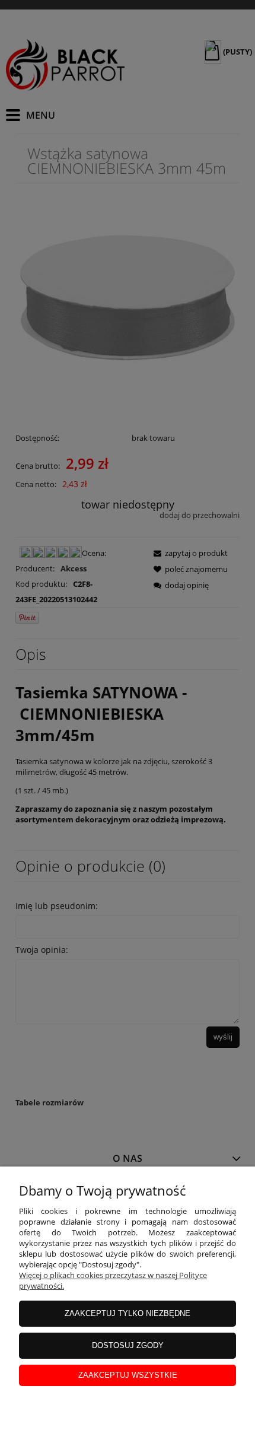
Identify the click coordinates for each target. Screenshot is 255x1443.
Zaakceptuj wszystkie (127, 1375)
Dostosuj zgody (128, 1345)
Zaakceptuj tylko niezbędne (127, 1313)
